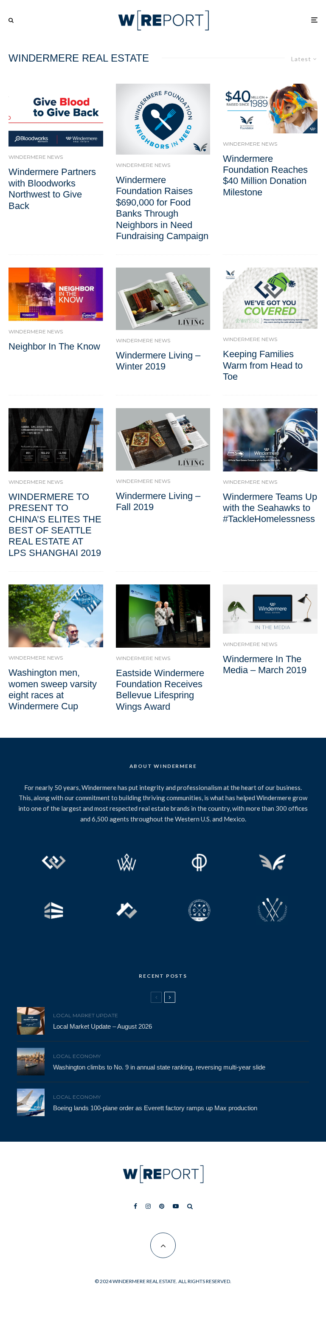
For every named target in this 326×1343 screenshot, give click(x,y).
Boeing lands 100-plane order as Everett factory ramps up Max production (155, 1108)
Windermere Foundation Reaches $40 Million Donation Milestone (265, 175)
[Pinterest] (162, 1206)
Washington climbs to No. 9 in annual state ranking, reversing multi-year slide (159, 1067)
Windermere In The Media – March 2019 (264, 664)
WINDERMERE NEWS (35, 157)
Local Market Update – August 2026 (102, 1026)
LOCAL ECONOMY (77, 1056)
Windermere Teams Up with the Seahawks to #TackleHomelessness (270, 508)
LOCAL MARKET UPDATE (85, 1015)
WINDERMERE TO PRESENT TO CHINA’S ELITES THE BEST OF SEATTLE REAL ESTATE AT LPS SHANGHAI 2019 (54, 524)
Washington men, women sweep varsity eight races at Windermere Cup (52, 689)
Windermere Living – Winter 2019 (158, 361)
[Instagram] (148, 1206)
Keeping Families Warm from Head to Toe (263, 365)
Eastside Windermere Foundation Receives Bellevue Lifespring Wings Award (160, 690)
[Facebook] (135, 1206)
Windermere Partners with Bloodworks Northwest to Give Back (52, 188)
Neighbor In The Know (54, 346)
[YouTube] (176, 1206)
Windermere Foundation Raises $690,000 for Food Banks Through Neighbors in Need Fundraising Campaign (162, 208)
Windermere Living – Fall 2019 (158, 501)
